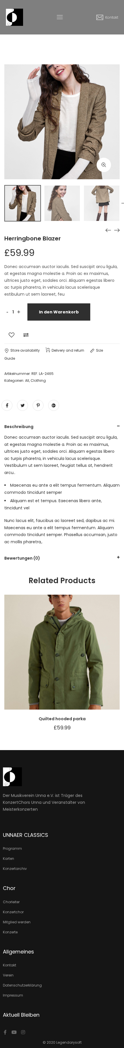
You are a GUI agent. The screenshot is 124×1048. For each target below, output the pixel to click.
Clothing (38, 380)
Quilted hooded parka (62, 719)
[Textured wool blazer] (108, 230)
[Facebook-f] (5, 1032)
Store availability (25, 350)
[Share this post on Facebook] (6, 405)
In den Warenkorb (59, 312)
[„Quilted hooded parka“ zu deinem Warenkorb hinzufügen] (76, 658)
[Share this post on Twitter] (22, 405)
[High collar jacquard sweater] (117, 230)
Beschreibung (18, 426)
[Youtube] (14, 1032)
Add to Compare (26, 335)
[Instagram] (23, 1032)
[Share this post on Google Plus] (53, 405)
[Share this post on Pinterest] (38, 405)
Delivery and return (68, 350)
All (27, 380)
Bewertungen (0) (22, 558)
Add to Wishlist (11, 335)
